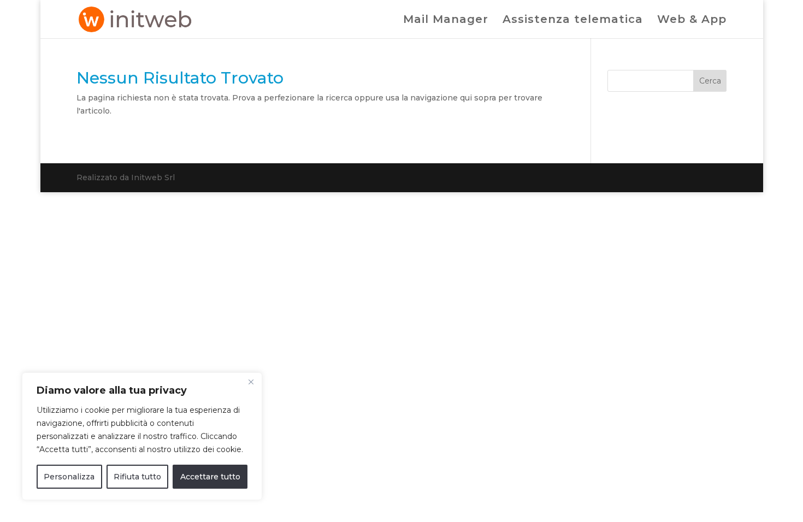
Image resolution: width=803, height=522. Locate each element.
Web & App (692, 20)
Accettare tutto (210, 477)
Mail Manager (445, 20)
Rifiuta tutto (137, 477)
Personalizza (69, 477)
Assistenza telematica (573, 20)
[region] (142, 436)
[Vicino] (250, 381)
